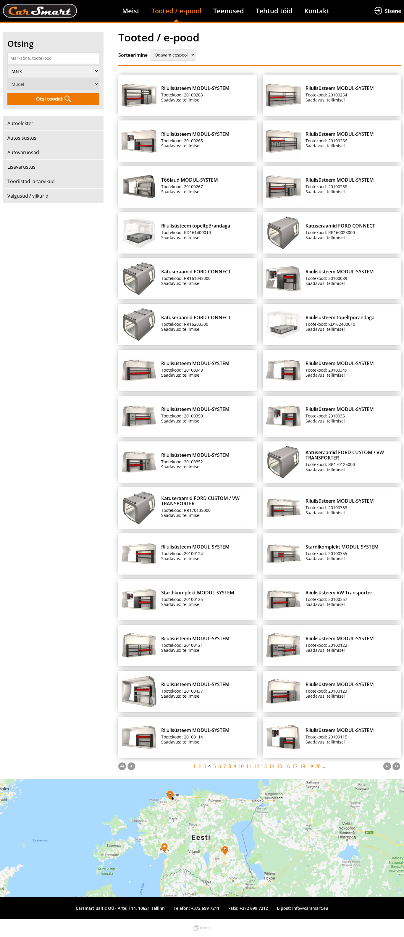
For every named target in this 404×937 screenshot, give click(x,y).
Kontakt (316, 10)
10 (241, 766)
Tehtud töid (274, 10)
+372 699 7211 (205, 908)
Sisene (393, 10)
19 (310, 766)
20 (318, 766)
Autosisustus (21, 138)
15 (279, 766)
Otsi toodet (49, 99)
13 (264, 766)
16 (287, 766)
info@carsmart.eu (310, 908)
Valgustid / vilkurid (28, 196)
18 (302, 766)
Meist (131, 10)
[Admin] (2, 3)
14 (271, 766)
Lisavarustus (21, 167)
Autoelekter (20, 123)
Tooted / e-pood (176, 10)
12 (256, 766)
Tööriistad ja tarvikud (31, 181)
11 (248, 766)
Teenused (228, 10)
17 (295, 766)
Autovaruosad (23, 152)
